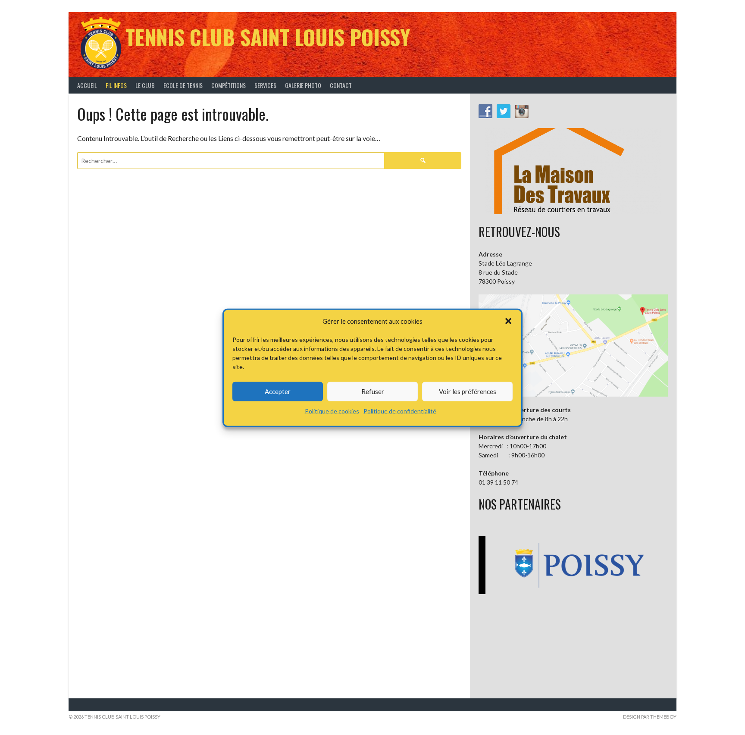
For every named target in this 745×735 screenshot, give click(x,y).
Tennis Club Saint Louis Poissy (267, 37)
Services (265, 85)
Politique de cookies (332, 410)
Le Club (145, 85)
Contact (341, 85)
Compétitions (228, 85)
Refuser (372, 391)
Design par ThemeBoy (649, 716)
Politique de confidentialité (399, 410)
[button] (508, 321)
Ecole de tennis (183, 85)
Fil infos (116, 85)
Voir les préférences (467, 391)
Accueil (87, 85)
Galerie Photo (303, 85)
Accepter (278, 391)
